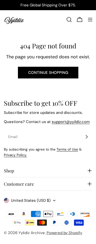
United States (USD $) (31, 200)
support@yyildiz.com (71, 121)
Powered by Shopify (64, 232)
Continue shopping (48, 72)
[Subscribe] (86, 137)
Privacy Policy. (15, 155)
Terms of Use (67, 149)
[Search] (69, 20)
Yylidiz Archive (31, 232)
